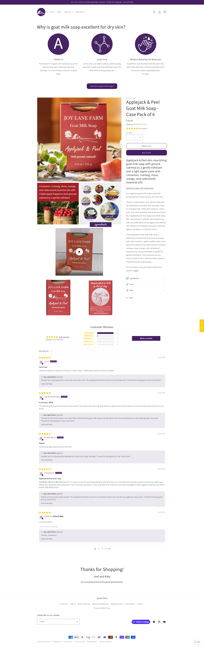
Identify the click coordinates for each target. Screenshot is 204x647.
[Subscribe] (76, 621)
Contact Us (64, 604)
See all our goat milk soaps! (102, 86)
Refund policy (57, 641)
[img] (45, 357)
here (136, 270)
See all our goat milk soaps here (139, 188)
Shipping (129, 124)
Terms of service (80, 641)
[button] (68, 11)
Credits (139, 604)
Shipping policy (92, 641)
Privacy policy (68, 641)
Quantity (129, 133)
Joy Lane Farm (46, 641)
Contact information (105, 641)
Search (73, 604)
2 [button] (98, 548)
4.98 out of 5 (64, 337)
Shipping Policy (116, 604)
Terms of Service (84, 604)
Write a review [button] (146, 338)
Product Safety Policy (102, 608)
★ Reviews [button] (202, 325)
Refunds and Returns (100, 604)
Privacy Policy (129, 604)
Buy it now (146, 153)
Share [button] (131, 298)
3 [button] (102, 548)
